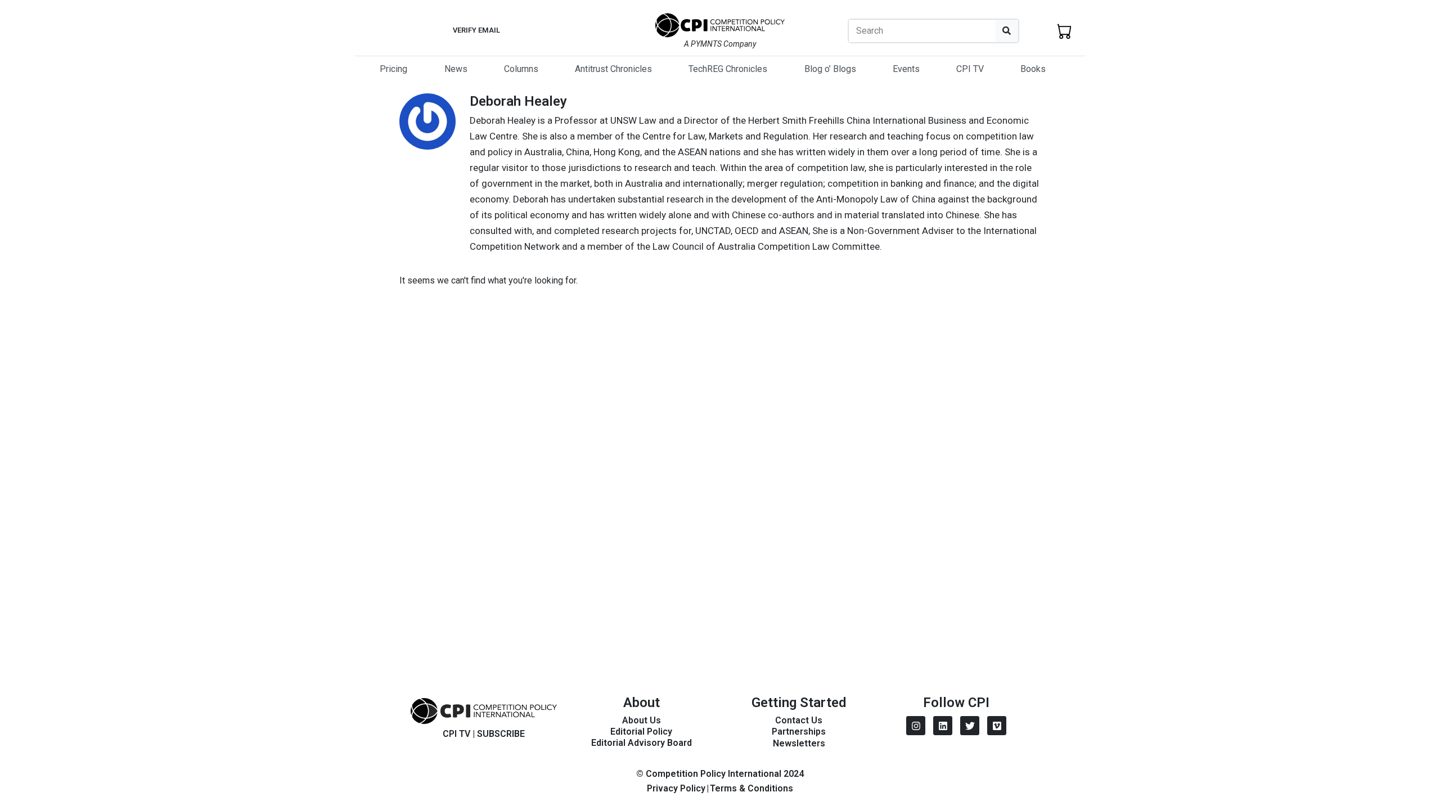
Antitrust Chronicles (613, 69)
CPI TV (970, 69)
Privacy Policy (676, 788)
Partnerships (799, 731)
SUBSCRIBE (501, 733)
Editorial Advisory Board (641, 742)
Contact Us (798, 720)
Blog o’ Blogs (830, 69)
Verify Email (476, 30)
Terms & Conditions (751, 788)
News (455, 69)
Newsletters (799, 743)
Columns (521, 69)
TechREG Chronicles (727, 69)
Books (1033, 69)
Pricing (393, 69)
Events (906, 69)
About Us (641, 720)
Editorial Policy (641, 731)
